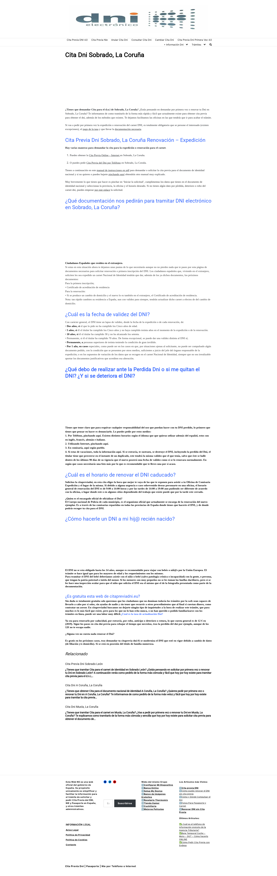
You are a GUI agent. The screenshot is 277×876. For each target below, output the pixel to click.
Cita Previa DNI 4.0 (77, 39)
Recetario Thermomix (156, 800)
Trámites (196, 44)
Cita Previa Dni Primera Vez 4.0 (195, 39)
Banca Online (151, 788)
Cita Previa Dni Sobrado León (84, 664)
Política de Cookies (76, 839)
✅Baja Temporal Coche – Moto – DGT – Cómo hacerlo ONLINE (193, 836)
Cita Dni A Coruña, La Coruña (83, 685)
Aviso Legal (72, 830)
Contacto (71, 844)
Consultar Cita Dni (141, 39)
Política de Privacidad (78, 835)
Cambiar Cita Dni (164, 39)
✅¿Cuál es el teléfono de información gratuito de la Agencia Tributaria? (192, 827)
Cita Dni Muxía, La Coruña (81, 706)
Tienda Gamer (152, 803)
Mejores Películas (154, 809)
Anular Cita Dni (119, 39)
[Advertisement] (138, 83)
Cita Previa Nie (99, 39)
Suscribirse (125, 803)
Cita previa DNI (189, 788)
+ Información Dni (174, 44)
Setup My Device (153, 791)
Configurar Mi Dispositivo (158, 785)
